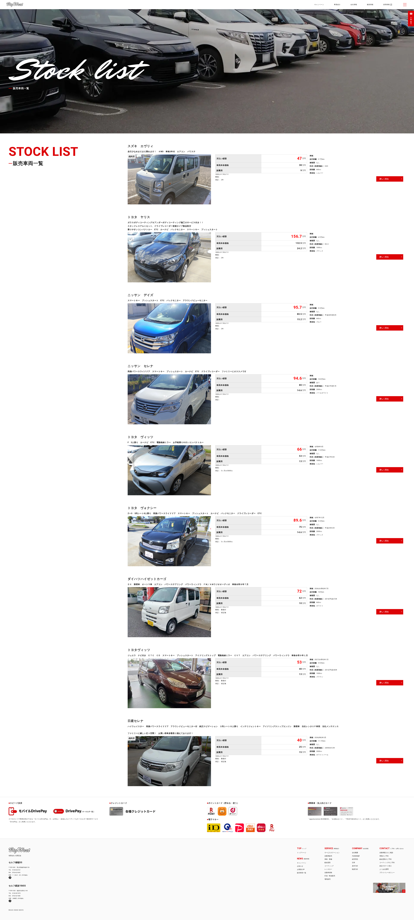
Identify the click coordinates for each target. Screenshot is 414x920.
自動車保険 (328, 872)
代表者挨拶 (356, 856)
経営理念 (355, 859)
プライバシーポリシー (387, 872)
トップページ (301, 852)
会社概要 (355, 852)
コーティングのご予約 (387, 862)
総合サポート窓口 (386, 866)
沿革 (353, 862)
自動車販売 (328, 856)
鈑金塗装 (328, 862)
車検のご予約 (384, 856)
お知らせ (300, 866)
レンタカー (328, 869)
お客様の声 (301, 869)
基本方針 (355, 866)
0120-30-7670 (16, 893)
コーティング (329, 866)
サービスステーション (332, 852)
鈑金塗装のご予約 (386, 859)
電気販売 (328, 879)
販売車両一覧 (301, 873)
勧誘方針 (355, 869)
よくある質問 (384, 869)
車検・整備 (328, 859)
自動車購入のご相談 (386, 852)
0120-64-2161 (16, 870)
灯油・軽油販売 (330, 876)
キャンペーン (301, 863)
